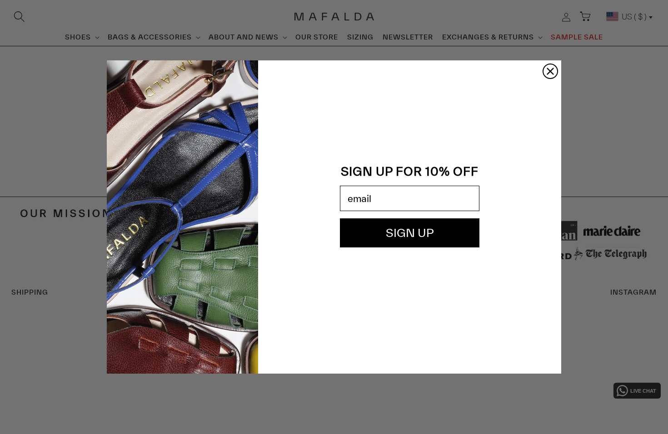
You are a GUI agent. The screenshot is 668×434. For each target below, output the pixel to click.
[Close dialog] (550, 71)
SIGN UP (410, 232)
